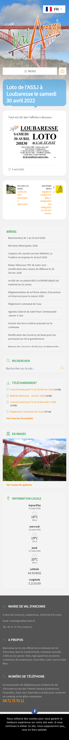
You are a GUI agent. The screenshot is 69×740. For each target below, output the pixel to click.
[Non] (64, 727)
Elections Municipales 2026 (23, 240)
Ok (34, 734)
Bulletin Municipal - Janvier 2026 (27, 395)
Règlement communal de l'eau (26, 411)
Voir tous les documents (19, 418)
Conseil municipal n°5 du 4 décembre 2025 (33, 402)
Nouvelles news (23, 187)
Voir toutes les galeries (19, 484)
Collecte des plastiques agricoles (22, 198)
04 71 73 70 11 (13, 700)
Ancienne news (47, 187)
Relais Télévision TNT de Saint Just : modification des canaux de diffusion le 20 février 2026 (31, 263)
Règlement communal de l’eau (24, 298)
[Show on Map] (62, 71)
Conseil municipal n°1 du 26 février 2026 (32, 389)
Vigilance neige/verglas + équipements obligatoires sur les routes (46, 202)
